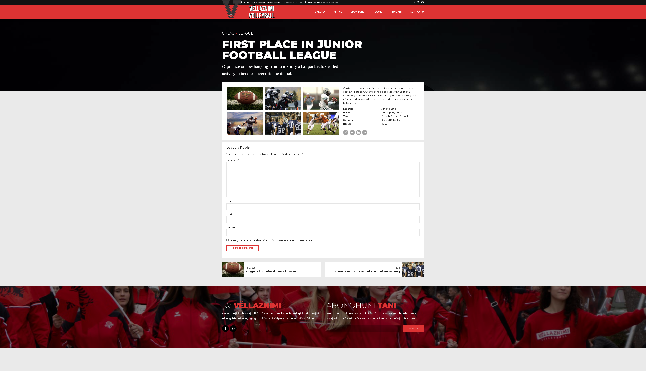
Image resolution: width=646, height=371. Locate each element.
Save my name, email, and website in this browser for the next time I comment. (272, 240)
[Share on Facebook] (345, 132)
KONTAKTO (417, 11)
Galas (228, 33)
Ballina (320, 11)
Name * (230, 201)
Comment (232, 160)
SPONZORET (358, 11)
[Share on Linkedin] (358, 132)
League (245, 33)
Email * (230, 214)
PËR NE (337, 11)
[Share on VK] (364, 132)
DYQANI (397, 11)
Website (231, 227)
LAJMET (379, 11)
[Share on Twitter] (352, 132)
